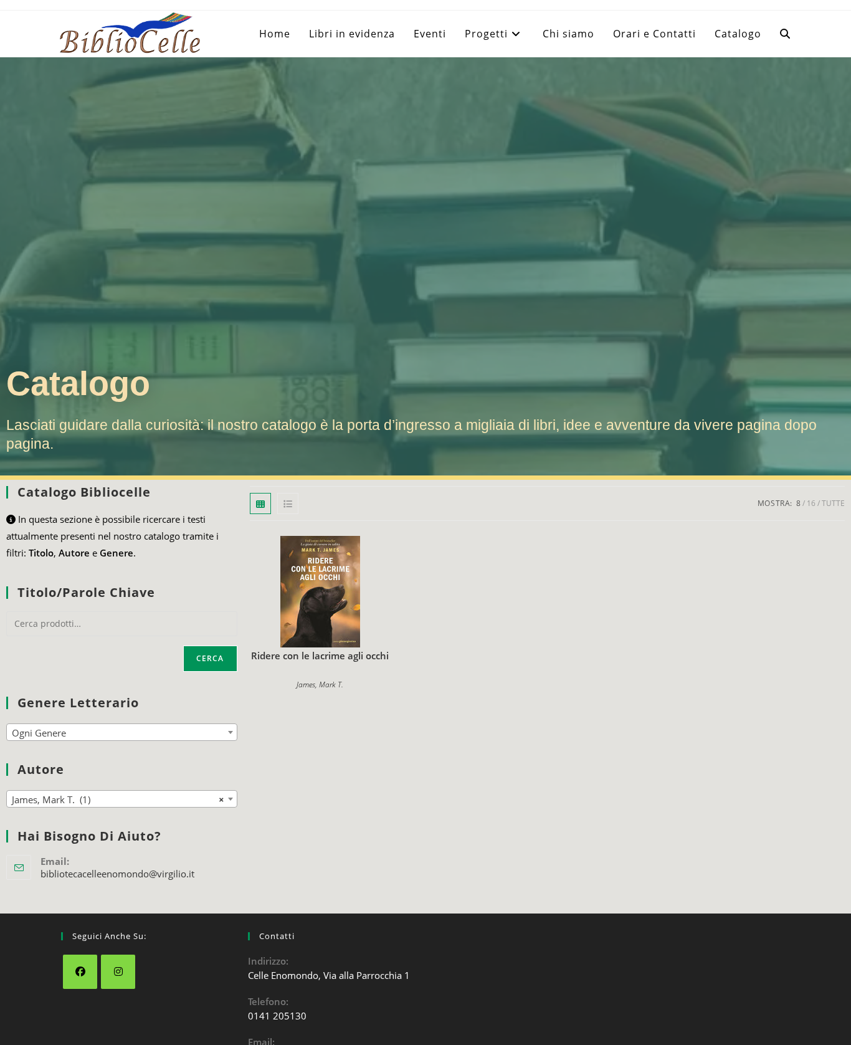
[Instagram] (118, 972)
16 (811, 503)
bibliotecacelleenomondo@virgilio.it (117, 873)
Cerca (210, 658)
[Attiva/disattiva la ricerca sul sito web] (785, 34)
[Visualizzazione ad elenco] (287, 503)
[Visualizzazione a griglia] (260, 503)
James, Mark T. (320, 684)
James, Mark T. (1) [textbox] (118, 799)
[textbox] (122, 733)
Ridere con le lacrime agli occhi (320, 655)
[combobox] (121, 732)
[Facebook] (80, 972)
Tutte (833, 503)
